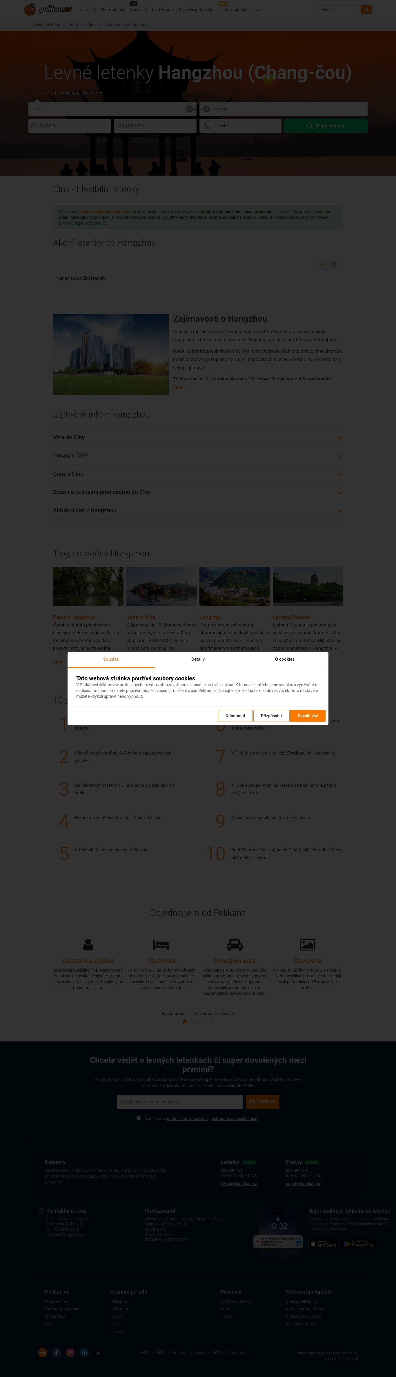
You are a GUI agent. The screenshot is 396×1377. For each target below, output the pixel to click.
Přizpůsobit (271, 716)
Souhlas (111, 659)
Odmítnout (235, 716)
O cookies (285, 659)
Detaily (198, 659)
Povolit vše (308, 716)
